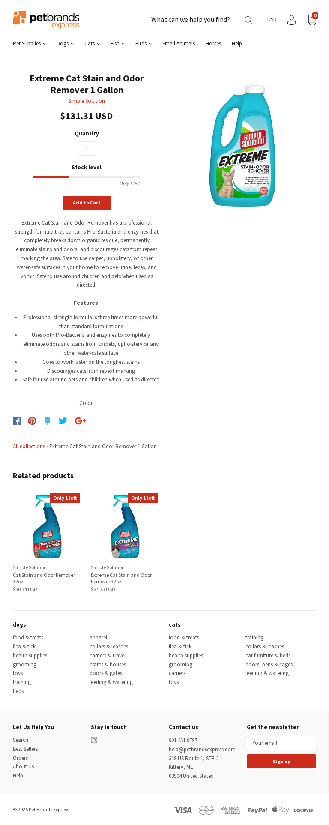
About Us (23, 766)
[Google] (80, 421)
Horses (213, 43)
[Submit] (248, 20)
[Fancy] (47, 421)
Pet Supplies (27, 43)
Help (237, 43)
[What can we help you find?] (201, 20)
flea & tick (24, 646)
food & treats (28, 637)
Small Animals (178, 43)
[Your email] (281, 743)
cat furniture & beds (267, 655)
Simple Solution (87, 101)
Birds (141, 43)
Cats (90, 43)
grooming (24, 664)
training (22, 682)
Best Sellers (25, 749)
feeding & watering (111, 682)
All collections (29, 446)
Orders (20, 758)
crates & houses (108, 664)
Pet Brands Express (49, 809)
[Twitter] (63, 421)
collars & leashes (109, 646)
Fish (116, 43)
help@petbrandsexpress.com (202, 749)
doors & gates (106, 673)
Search (20, 740)
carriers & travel (108, 655)
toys (18, 673)
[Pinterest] (32, 421)
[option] (242, 146)
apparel (98, 637)
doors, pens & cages (269, 664)
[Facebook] (16, 421)
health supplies (30, 655)
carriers (177, 673)
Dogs (63, 43)
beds (18, 691)
